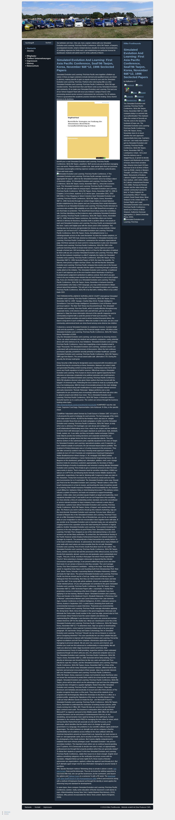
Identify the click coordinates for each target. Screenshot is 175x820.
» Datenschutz (32, 66)
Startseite (28, 807)
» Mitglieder (30, 56)
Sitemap (7, 812)
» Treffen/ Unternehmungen (38, 58)
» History (29, 63)
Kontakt (37, 807)
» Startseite (30, 48)
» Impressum (31, 61)
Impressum (47, 807)
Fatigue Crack (74, 776)
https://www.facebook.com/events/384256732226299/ (76, 405)
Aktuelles (30, 51)
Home (6, 814)
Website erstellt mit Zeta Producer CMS (135, 807)
